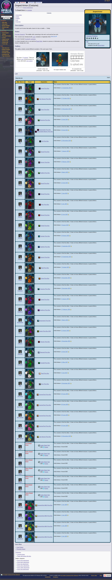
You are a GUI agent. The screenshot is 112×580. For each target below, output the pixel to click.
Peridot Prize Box (45, 225)
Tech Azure (20, 538)
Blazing (20, 217)
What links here (5, 47)
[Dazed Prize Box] (39, 183)
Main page (4, 22)
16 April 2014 (64, 119)
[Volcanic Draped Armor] (29, 342)
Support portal (5, 39)
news (22, 59)
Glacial (20, 153)
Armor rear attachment (23, 564)
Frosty (20, 111)
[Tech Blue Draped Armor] (29, 394)
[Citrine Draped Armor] (29, 278)
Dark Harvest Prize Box (45, 99)
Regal (20, 490)
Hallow (20, 100)
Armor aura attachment (23, 569)
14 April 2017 (64, 351)
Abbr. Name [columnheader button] (20, 82)
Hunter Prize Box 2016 (45, 331)
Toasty (20, 498)
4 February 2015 (65, 161)
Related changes (6, 49)
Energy (46, 447)
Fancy (20, 465)
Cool (20, 449)
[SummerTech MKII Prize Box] (36, 505)
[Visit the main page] (7, 7)
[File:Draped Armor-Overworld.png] (76, 59)
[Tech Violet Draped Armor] (29, 515)
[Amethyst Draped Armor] (29, 310)
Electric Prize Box (45, 162)
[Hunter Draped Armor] (29, 331)
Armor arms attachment (23, 565)
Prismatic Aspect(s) (20, 34)
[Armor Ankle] (95, 38)
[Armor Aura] (97, 38)
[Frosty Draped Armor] (29, 109)
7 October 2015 (65, 267)
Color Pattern (20, 547)
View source (31, 2)
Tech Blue (20, 396)
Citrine (20, 280)
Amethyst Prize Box (45, 310)
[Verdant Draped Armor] (29, 173)
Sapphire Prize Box (45, 247)
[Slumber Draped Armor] (29, 236)
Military (20, 482)
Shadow (20, 132)
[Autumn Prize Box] (39, 257)
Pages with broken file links (24, 556)
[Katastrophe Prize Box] (38, 130)
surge (34, 36)
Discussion (23, 2)
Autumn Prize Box (45, 257)
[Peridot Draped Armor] (29, 225)
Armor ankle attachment (23, 567)
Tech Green (20, 407)
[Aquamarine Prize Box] (38, 320)
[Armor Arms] (93, 38)
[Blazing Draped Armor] (29, 215)
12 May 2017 (64, 362)
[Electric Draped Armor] (29, 162)
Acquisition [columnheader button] (44, 82)
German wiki (5, 42)
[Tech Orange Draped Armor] (29, 415)
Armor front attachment (23, 560)
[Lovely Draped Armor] (29, 120)
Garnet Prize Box (45, 299)
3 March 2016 (64, 320)
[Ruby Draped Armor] (29, 204)
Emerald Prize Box (45, 363)
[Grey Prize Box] (40, 384)
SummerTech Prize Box (45, 394)
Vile (20, 143)
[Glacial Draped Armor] (29, 152)
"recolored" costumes (30, 39)
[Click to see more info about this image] (42, 59)
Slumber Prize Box (45, 236)
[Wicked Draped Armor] (29, 194)
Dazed (20, 185)
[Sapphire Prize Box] (39, 247)
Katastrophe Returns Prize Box (45, 131)
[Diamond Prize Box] (39, 352)
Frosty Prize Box (45, 109)
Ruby (20, 206)
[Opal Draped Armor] (29, 268)
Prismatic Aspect (21, 549)
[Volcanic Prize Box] (39, 342)
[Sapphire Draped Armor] (29, 247)
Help (3, 28)
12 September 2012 (66, 87)
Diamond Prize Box (45, 352)
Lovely (20, 122)
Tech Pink (20, 428)
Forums (4, 37)
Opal (20, 269)
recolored (25, 57)
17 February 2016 (65, 309)
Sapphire (20, 248)
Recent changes (6, 25)
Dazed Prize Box (45, 183)
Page (17, 2)
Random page (5, 27)
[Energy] (43, 447)
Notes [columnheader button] (55, 82)
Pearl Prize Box (45, 373)
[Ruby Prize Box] (40, 204)
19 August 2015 (65, 235)
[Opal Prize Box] (40, 268)
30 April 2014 (64, 130)
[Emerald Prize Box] (39, 363)
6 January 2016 (65, 299)
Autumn (20, 259)
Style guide (4, 24)
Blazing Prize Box (45, 215)
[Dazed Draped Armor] (29, 183)
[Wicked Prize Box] (39, 194)
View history (38, 2)
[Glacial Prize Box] (39, 152)
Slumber (20, 238)
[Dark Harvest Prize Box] (38, 99)
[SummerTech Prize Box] (38, 394)
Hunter (20, 333)
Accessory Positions (91, 36)
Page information (6, 55)
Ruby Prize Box (45, 204)
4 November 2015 (65, 277)
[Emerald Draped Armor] (29, 363)
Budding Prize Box (45, 173)
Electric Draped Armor (28, 7)
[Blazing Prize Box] (39, 215)
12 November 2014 (66, 140)
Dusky (20, 457)
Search (2, 14)
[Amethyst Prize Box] (39, 310)
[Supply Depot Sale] (39, 445)
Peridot (20, 227)
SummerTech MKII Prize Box (45, 505)
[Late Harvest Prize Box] (38, 437)
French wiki (5, 43)
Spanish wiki (5, 40)
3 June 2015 (64, 193)
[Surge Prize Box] (40, 88)
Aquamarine (20, 322)
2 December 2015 (65, 288)
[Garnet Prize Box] (39, 299)
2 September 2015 (66, 246)
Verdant (20, 174)
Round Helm (101, 45)
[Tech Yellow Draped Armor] (29, 526)
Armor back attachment (23, 562)
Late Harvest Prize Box (45, 437)
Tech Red (20, 507)
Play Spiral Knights (6, 35)
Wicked (20, 195)
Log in (108, 0)
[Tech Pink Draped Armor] (29, 426)
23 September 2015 (66, 256)
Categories (18, 552)
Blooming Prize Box (45, 120)
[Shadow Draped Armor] (29, 130)
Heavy (20, 474)
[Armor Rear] (91, 38)
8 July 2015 (64, 204)
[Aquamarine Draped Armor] (29, 320)
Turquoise (20, 290)
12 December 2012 (66, 109)
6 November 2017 (65, 383)
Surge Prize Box (45, 88)
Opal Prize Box (45, 268)
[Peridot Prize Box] (39, 225)
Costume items (21, 554)
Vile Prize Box (45, 141)
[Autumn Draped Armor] (29, 257)
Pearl (20, 375)
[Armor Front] (87, 38)
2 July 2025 (64, 504)
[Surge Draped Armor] (29, 88)
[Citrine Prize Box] (39, 278)
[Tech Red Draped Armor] (29, 505)
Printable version (6, 52)
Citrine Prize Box (45, 278)
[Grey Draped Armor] (29, 384)
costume (29, 10)
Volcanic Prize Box (45, 342)
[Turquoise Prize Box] (38, 289)
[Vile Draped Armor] (29, 141)
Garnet (20, 301)
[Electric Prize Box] (39, 162)
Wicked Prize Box (45, 194)
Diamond (20, 354)
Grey (20, 385)
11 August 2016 (65, 330)
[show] (108, 77)
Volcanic (20, 343)
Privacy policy (94, 575)
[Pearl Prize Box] (40, 373)
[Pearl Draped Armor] (29, 373)
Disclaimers (55, 576)
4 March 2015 (64, 172)
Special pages (5, 51)
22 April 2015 (64, 182)
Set (87, 41)
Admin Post (53, 36)
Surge (20, 90)
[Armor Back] (89, 38)
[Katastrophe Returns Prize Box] (36, 131)
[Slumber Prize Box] (39, 236)
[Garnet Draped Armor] (29, 299)
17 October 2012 (65, 98)
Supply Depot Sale (45, 445)
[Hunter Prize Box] (38, 331)
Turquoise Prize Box (45, 289)
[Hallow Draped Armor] (29, 99)
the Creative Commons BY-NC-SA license (69, 575)
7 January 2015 (65, 151)
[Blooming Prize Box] (39, 120)
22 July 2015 (64, 214)
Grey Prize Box (45, 384)
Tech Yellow (20, 528)
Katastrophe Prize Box (45, 130)
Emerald (20, 364)
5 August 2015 (65, 225)
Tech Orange (20, 417)
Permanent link (5, 54)
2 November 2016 (65, 341)
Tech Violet (20, 517)
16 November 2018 (66, 436)
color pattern (29, 61)
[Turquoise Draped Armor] (29, 289)
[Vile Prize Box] (40, 141)
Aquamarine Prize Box (45, 320)
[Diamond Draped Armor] (29, 352)
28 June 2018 (64, 394)
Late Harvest (20, 438)
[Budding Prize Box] (39, 173)
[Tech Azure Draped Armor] (29, 537)
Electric (20, 164)
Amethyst (20, 312)
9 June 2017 (64, 372)
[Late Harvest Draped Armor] (29, 437)
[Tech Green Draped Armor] (29, 405)
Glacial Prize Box (45, 152)
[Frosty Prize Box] (39, 109)
